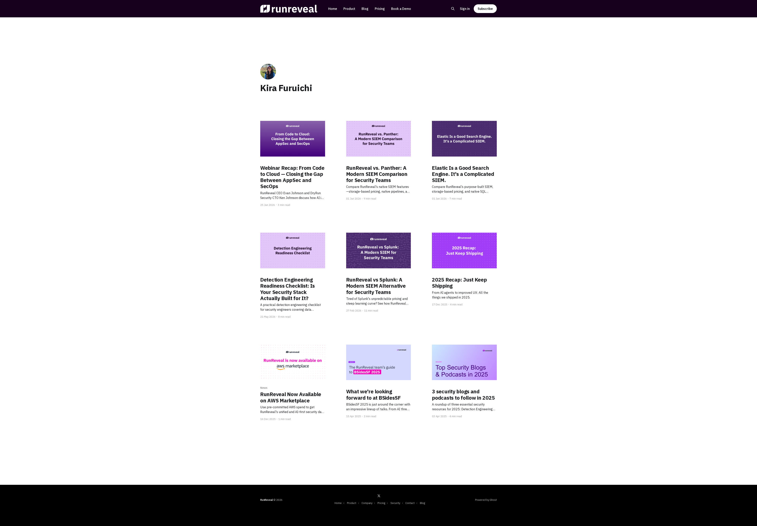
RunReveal (266, 500)
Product (349, 9)
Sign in (465, 9)
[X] (378, 495)
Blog (365, 9)
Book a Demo (401, 9)
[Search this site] (453, 9)
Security (395, 503)
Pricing (380, 9)
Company (367, 503)
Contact (410, 503)
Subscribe (485, 9)
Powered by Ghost (486, 500)
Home (332, 9)
